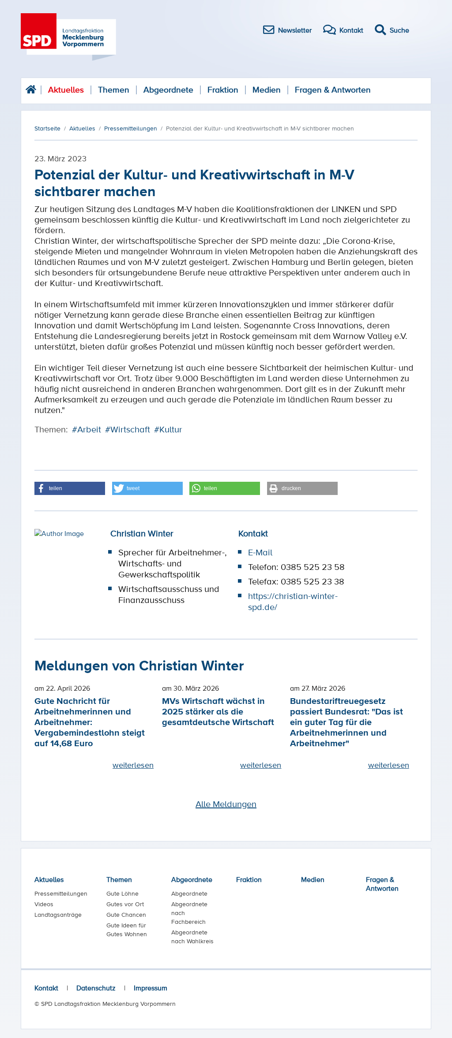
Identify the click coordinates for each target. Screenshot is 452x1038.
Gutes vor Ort (125, 904)
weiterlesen (133, 764)
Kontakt (46, 988)
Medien (266, 90)
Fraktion (222, 90)
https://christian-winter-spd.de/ (293, 601)
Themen (113, 90)
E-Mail (260, 552)
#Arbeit (86, 429)
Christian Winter (141, 533)
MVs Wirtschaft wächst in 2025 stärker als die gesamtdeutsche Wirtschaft (218, 711)
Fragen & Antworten (333, 90)
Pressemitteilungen (60, 893)
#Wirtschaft (127, 429)
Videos (43, 904)
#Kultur (168, 429)
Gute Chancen (126, 914)
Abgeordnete (168, 90)
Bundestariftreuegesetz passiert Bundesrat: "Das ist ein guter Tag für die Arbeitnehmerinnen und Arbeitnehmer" (346, 722)
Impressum (150, 988)
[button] (69, 488)
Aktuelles (66, 90)
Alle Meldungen (226, 804)
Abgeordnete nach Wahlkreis (192, 936)
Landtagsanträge (58, 914)
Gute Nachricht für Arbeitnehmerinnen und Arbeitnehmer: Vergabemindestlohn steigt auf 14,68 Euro (89, 722)
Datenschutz (96, 988)
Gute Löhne (122, 893)
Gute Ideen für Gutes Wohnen (126, 929)
